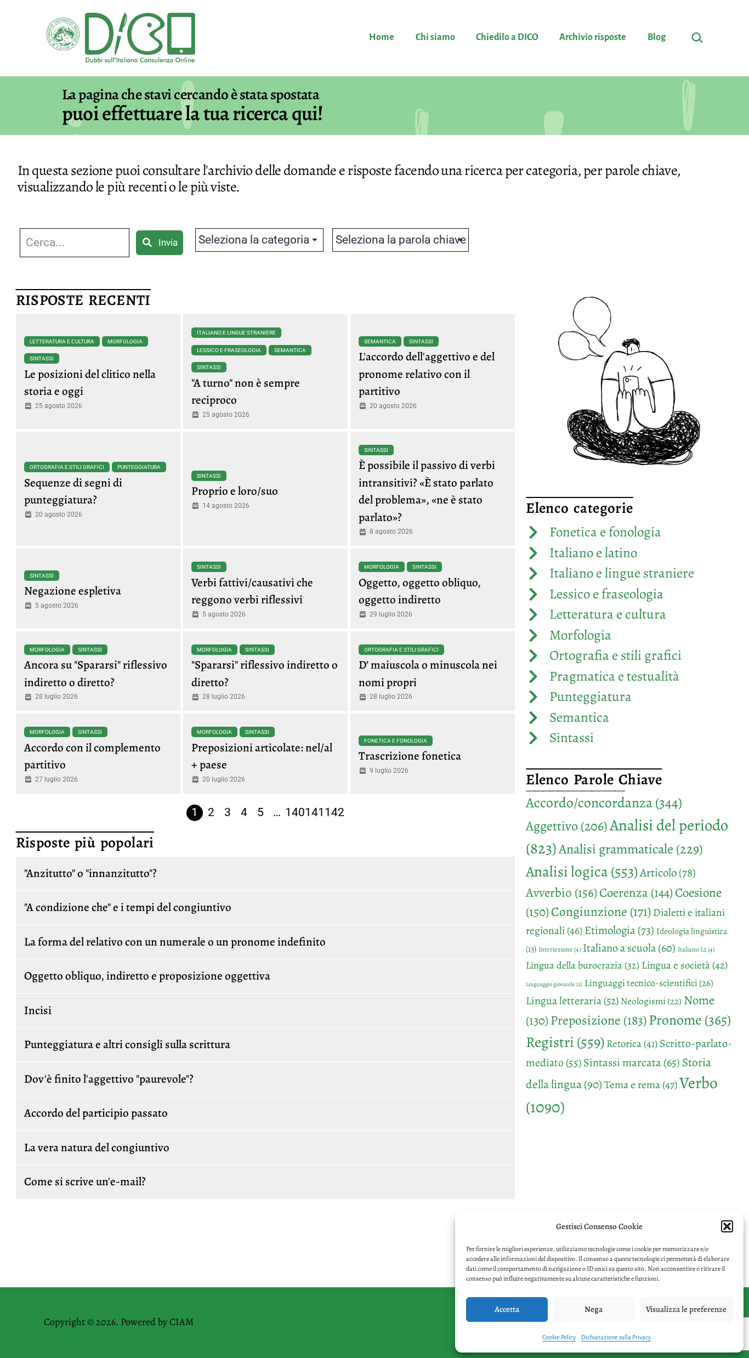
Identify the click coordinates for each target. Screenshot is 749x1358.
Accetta (507, 1309)
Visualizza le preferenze (686, 1309)
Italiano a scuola (629, 947)
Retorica (631, 1044)
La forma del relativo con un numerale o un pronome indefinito (175, 941)
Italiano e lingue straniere (236, 333)
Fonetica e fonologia (395, 741)
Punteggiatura (139, 467)
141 (315, 812)
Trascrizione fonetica (410, 755)
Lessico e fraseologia (229, 350)
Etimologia (619, 930)
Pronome (690, 1019)
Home (381, 37)
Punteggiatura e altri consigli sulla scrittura (127, 1044)
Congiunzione (601, 911)
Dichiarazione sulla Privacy (616, 1337)
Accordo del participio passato (96, 1113)
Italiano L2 (696, 949)
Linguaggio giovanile (554, 984)
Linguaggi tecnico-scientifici (649, 982)
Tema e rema (640, 1084)
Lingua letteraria (572, 1000)
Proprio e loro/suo (234, 491)
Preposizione (598, 1020)
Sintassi (42, 358)
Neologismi (651, 1001)
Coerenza (636, 892)
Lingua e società (685, 965)
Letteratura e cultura (62, 341)
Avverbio (561, 892)
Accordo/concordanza (604, 802)
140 (295, 812)
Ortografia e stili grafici (67, 467)
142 (334, 812)
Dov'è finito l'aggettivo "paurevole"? (109, 1079)
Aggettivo (567, 826)
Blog (657, 37)
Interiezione (559, 949)
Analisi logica (582, 871)
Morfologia (125, 341)
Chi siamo (435, 37)
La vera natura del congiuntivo (96, 1147)
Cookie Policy (559, 1337)
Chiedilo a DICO (507, 37)
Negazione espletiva (72, 590)
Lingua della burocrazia (582, 965)
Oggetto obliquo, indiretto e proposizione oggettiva (147, 975)
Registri (565, 1042)
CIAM (181, 1321)
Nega (594, 1309)
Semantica (290, 350)
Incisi (38, 1010)
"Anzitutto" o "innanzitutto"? (90, 873)
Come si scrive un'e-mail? (85, 1181)
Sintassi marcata (631, 1062)
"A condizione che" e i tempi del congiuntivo (127, 907)
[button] (727, 1226)
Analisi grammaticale (631, 849)
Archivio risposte (592, 37)
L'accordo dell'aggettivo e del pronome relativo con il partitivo (427, 374)
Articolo (668, 872)
